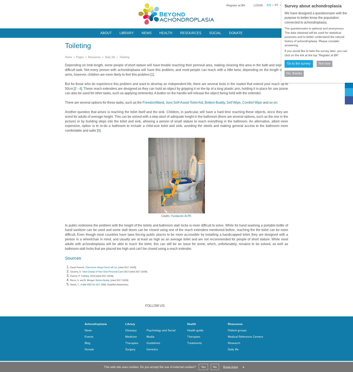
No (215, 367)
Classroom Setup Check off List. (102, 267)
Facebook (193, 306)
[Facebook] (349, 100)
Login (258, 5)
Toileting (85, 276)
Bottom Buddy (215, 102)
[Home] (176, 14)
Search (252, 32)
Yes (203, 367)
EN (269, 5)
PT (276, 5)
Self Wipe (234, 102)
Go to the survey (299, 63)
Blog (87, 343)
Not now (324, 63)
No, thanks (294, 73)
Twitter (183, 306)
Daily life (110, 57)
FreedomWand (153, 102)
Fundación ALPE (181, 215)
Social (215, 33)
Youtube (204, 306)
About (106, 33)
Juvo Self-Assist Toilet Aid (184, 102)
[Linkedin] (349, 84)
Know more (230, 367)
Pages (80, 57)
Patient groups (237, 330)
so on (273, 102)
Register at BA (235, 5)
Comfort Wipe (252, 102)
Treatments (194, 343)
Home (68, 57)
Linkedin (172, 306)
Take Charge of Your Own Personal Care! (103, 271)
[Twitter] (349, 92)
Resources (94, 57)
